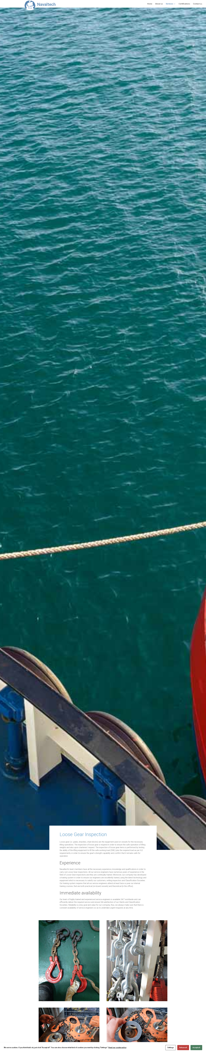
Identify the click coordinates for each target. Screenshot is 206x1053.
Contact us (197, 4)
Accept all (196, 1047)
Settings (170, 1047)
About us (159, 4)
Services (169, 4)
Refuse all (183, 1047)
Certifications (184, 4)
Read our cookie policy (117, 1047)
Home (149, 4)
